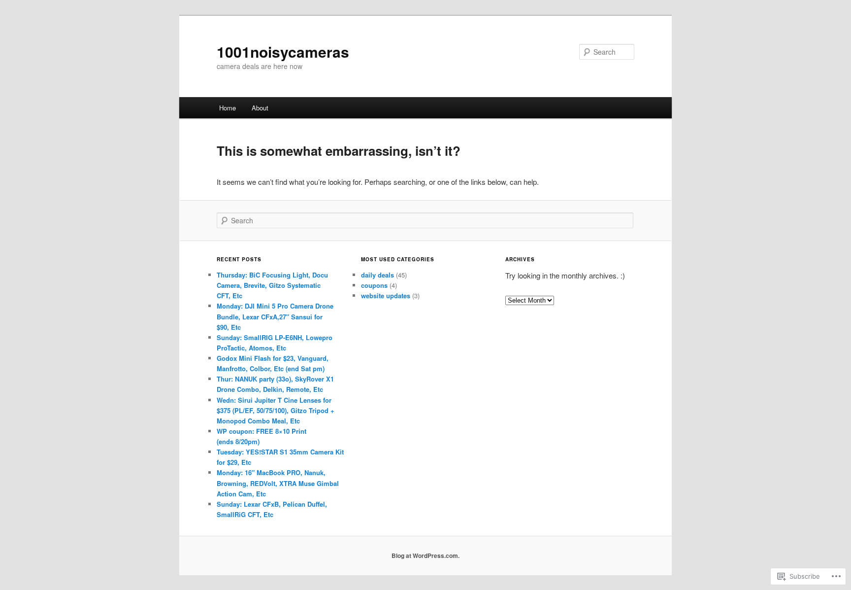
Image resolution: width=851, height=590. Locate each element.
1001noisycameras (283, 51)
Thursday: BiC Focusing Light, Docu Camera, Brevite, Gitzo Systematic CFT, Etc (272, 285)
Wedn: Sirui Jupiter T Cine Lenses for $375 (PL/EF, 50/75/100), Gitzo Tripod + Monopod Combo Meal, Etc (275, 410)
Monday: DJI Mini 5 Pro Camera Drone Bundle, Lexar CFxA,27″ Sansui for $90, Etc (275, 316)
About (260, 107)
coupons (374, 285)
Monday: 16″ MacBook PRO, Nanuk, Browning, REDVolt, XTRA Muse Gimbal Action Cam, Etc (278, 483)
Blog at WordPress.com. (425, 555)
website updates (385, 295)
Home (227, 107)
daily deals (377, 274)
